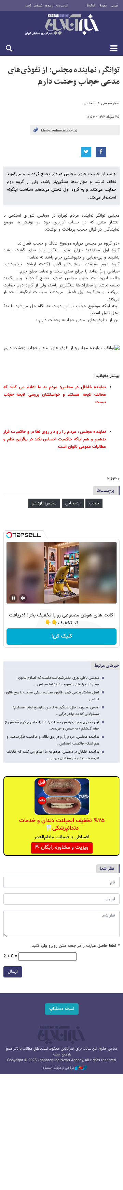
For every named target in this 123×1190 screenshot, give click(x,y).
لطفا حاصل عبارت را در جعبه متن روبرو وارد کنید (76, 946)
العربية (103, 6)
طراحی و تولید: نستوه (59, 1068)
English (91, 6)
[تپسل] (9, 535)
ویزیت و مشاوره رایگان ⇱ (61, 847)
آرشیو (28, 6)
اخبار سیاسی (110, 103)
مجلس (89, 103)
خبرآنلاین (61, 25)
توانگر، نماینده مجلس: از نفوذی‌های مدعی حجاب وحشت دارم (64, 76)
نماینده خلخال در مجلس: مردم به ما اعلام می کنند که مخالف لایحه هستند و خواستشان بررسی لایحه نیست (54, 395)
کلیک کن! (61, 636)
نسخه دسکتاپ (61, 1008)
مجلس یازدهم (44, 503)
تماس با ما (62, 6)
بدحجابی (72, 503)
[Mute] (23, 598)
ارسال (13, 971)
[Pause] (13, 598)
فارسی (114, 6)
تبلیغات (38, 6)
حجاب (94, 503)
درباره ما (49, 6)
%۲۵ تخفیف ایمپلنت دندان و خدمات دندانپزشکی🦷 (62, 824)
